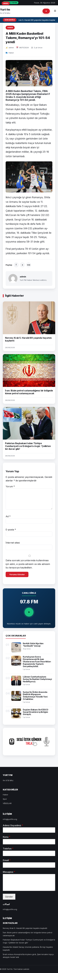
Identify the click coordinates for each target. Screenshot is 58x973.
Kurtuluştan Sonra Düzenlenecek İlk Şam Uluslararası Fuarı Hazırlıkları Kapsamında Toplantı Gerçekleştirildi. (37, 662)
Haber (10, 28)
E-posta (11, 529)
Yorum (10, 486)
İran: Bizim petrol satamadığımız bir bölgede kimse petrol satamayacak (29, 392)
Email (7, 860)
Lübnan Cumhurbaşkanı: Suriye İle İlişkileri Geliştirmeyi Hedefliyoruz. (37, 679)
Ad (8, 516)
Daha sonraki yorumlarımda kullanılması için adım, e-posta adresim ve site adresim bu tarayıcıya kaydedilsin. (28, 564)
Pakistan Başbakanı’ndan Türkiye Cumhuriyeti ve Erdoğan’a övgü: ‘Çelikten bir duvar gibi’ (28, 446)
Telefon (8, 848)
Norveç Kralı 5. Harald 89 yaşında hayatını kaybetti (33, 20)
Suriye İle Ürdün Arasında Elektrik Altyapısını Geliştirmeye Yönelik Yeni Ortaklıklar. (35, 695)
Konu (6, 837)
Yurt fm (5, 9)
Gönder (9, 896)
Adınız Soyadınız (13, 825)
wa (28, 264)
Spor (5, 799)
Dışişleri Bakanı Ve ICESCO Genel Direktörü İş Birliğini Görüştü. (35, 712)
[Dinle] (29, 612)
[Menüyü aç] (55, 11)
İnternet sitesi (13, 542)
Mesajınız (9, 872)
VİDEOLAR (7, 803)
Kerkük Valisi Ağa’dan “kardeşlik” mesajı (33, 644)
